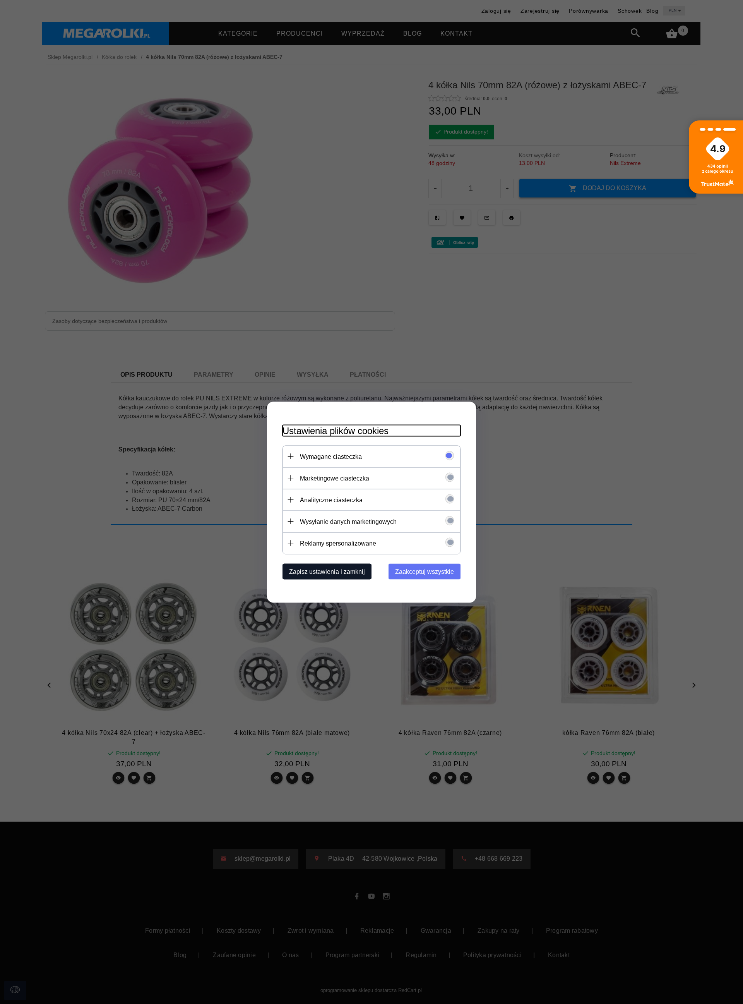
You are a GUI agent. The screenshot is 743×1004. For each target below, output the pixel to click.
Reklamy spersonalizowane (338, 543)
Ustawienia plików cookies (335, 430)
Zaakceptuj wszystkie (424, 571)
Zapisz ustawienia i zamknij (327, 571)
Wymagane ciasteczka (331, 456)
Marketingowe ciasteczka (334, 478)
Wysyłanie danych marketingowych (348, 521)
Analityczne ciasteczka (331, 499)
